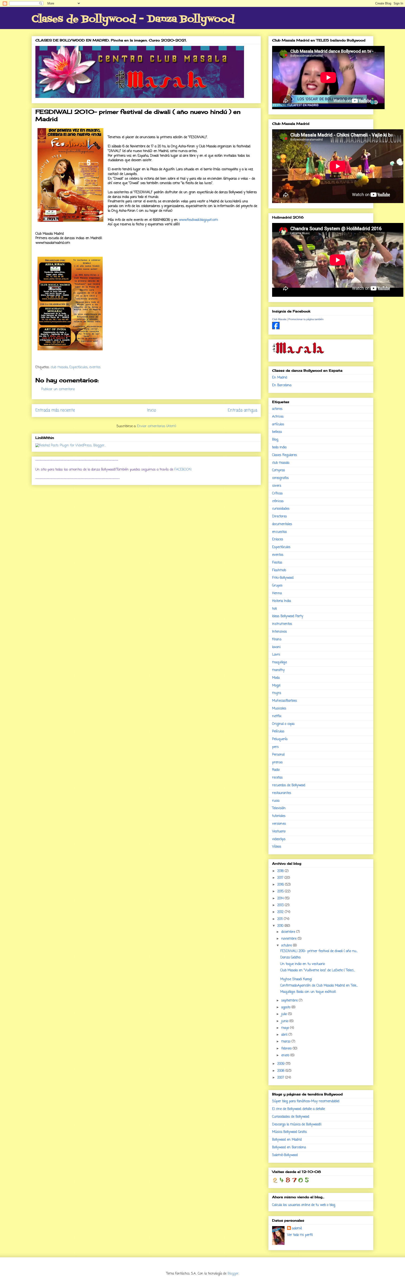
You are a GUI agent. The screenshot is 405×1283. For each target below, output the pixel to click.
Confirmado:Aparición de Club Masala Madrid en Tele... (319, 985)
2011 (280, 919)
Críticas (277, 493)
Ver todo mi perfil (300, 1235)
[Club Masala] (276, 328)
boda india (279, 447)
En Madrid (279, 377)
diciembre (288, 932)
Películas (278, 731)
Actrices (278, 416)
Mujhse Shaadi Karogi (296, 979)
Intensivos (279, 631)
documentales (282, 524)
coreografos (280, 478)
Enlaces (277, 539)
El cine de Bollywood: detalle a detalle (298, 1109)
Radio (276, 770)
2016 (281, 884)
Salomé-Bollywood (285, 1155)
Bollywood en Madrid (287, 1139)
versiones (279, 823)
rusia (275, 800)
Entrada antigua (242, 410)
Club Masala (279, 319)
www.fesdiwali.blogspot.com (198, 220)
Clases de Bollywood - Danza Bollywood (133, 19)
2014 (281, 898)
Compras (278, 470)
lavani (276, 647)
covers (276, 485)
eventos (95, 367)
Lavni (276, 654)
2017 (281, 877)
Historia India (281, 601)
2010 (281, 925)
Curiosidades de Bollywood (290, 1116)
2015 (281, 891)
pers (275, 747)
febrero (287, 1048)
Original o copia (283, 724)
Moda (276, 677)
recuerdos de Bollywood (288, 785)
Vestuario (278, 831)
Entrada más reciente (55, 410)
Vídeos (276, 846)
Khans (276, 639)
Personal (278, 754)
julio (284, 1014)
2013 (281, 905)
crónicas (278, 501)
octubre (287, 945)
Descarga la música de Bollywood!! (297, 1124)
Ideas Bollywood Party (287, 616)
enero (285, 1055)
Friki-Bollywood (282, 577)
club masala (59, 367)
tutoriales (278, 816)
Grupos (277, 585)
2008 (281, 1070)
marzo (286, 1041)
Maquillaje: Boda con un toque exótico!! (308, 992)
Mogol (276, 685)
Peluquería (279, 739)
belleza (277, 432)
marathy (278, 670)
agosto (286, 1007)
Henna (277, 593)
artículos (278, 424)
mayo (285, 1028)
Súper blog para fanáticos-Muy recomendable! (306, 1101)
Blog (275, 439)
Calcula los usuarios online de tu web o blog (303, 1205)
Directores (279, 516)
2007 (281, 1077)
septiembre (290, 1000)
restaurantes (281, 793)
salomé (297, 1228)
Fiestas (277, 562)
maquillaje (279, 662)
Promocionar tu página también (305, 319)
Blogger (233, 1273)
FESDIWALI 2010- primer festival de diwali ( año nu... (319, 951)
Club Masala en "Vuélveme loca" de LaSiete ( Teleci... (317, 970)
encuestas (279, 532)
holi (274, 608)
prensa (277, 762)
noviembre (289, 938)
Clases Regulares (284, 455)
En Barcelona (281, 385)
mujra (276, 693)
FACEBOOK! (183, 469)
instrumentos (282, 624)
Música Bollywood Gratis (289, 1132)
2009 (281, 1063)
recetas (277, 777)
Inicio (151, 410)
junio (285, 1021)
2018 (281, 871)
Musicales (279, 708)
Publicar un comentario (58, 389)
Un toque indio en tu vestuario (302, 964)
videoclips (278, 839)
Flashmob (279, 570)
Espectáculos (78, 367)
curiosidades (280, 508)
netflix (276, 716)
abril (285, 1034)
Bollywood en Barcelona (289, 1147)
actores (277, 409)
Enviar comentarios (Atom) (156, 426)
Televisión (279, 808)
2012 (281, 912)
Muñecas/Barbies (284, 700)
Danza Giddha (290, 957)
